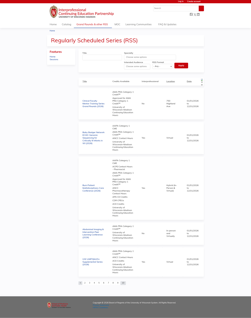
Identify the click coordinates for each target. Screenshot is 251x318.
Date (189, 82)
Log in (180, 1)
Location (170, 82)
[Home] (89, 12)
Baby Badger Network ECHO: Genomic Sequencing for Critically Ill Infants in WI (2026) (93, 137)
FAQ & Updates (167, 24)
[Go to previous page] (80, 283)
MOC (117, 24)
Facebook (191, 14)
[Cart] (203, 3)
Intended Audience (133, 62)
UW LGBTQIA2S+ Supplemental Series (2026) (92, 262)
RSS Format (158, 62)
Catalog (66, 24)
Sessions (54, 60)
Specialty (128, 53)
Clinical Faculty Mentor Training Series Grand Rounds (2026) (93, 104)
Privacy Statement (101, 305)
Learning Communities (139, 24)
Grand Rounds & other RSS (92, 24)
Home (53, 24)
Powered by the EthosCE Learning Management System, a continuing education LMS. (194, 314)
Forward (201, 14)
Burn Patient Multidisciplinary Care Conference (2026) (93, 188)
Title (84, 53)
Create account (193, 2)
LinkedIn (198, 14)
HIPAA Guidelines (100, 308)
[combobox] (137, 57)
